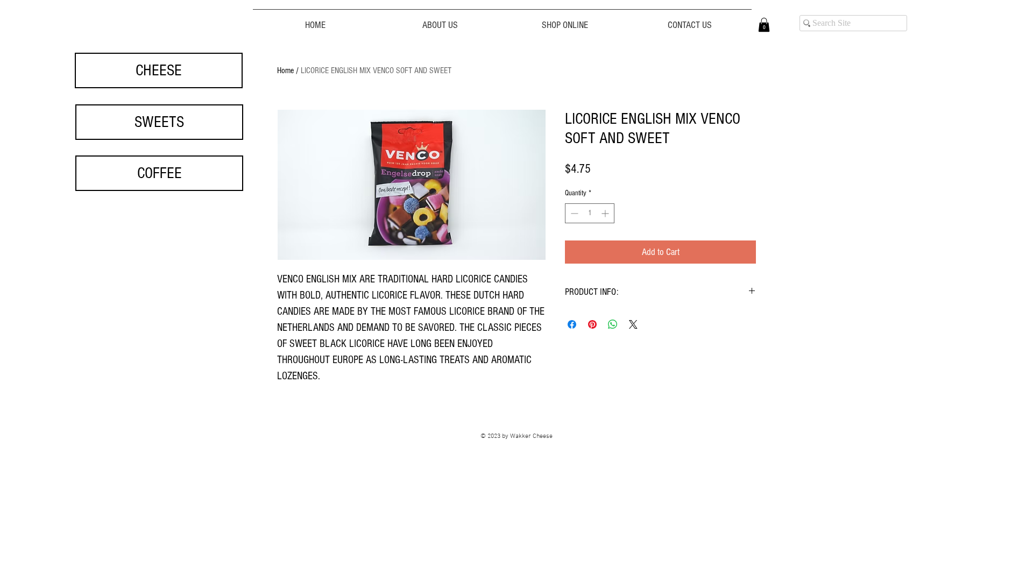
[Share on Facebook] (571, 324)
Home (285, 70)
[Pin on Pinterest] (592, 324)
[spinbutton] (589, 213)
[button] (764, 25)
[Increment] (606, 213)
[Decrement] (573, 213)
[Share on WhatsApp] (612, 324)
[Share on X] (633, 324)
